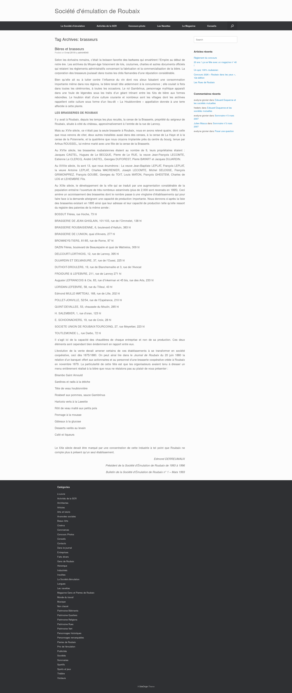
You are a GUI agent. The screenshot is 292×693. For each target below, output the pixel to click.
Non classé (62, 606)
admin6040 (83, 52)
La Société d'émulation (68, 579)
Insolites (61, 574)
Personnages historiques (69, 633)
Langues (61, 583)
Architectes (62, 502)
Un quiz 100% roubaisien (206, 70)
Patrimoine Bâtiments (67, 610)
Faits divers (63, 556)
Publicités (62, 651)
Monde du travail (65, 597)
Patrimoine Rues (65, 624)
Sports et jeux (64, 669)
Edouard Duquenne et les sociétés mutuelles (215, 101)
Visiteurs (61, 678)
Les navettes (63, 588)
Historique (62, 565)
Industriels (62, 570)
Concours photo (136, 25)
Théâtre (61, 673)
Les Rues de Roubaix (204, 82)
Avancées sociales (66, 516)
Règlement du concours (205, 57)
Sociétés (61, 655)
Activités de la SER (107, 25)
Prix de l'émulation (66, 646)
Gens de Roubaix (65, 561)
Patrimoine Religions (67, 619)
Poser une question (224, 131)
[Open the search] (232, 25)
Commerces (63, 529)
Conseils (211, 25)
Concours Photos (65, 534)
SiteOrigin (143, 686)
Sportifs (61, 664)
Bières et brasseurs (69, 48)
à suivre (61, 493)
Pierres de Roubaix (66, 642)
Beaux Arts (62, 520)
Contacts (61, 543)
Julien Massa (200, 123)
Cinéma (61, 525)
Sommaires (62, 660)
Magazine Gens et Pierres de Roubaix (75, 592)
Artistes (61, 507)
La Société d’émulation (73, 25)
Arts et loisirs (63, 511)
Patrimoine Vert (64, 628)
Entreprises (62, 552)
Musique (61, 601)
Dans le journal (64, 547)
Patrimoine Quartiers (67, 615)
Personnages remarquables (70, 637)
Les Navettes (163, 25)
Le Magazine (188, 25)
